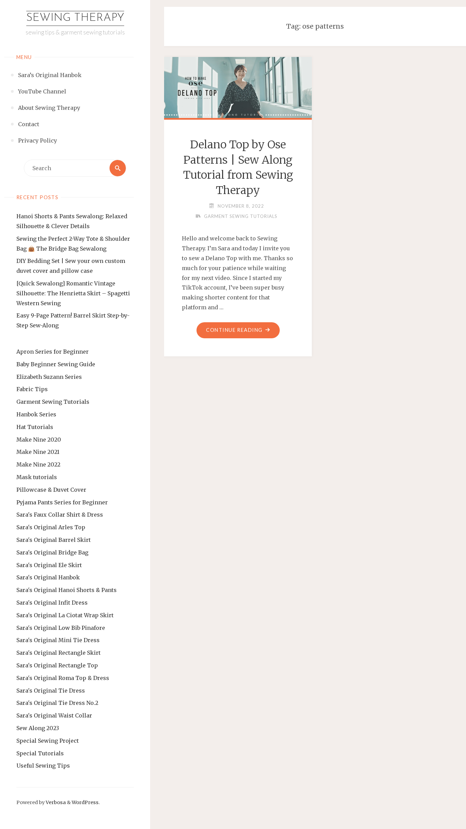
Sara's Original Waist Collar (54, 715)
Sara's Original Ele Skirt (49, 565)
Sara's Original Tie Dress (50, 690)
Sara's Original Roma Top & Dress (62, 678)
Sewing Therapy (75, 18)
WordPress (85, 802)
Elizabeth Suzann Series (49, 376)
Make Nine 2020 (38, 439)
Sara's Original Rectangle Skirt (58, 652)
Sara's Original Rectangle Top (57, 665)
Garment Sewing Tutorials (52, 401)
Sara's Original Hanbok (48, 577)
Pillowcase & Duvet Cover (51, 489)
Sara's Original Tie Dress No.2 (57, 702)
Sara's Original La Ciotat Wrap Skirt (65, 615)
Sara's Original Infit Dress (52, 602)
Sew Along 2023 (37, 728)
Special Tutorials (40, 753)
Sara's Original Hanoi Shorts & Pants (66, 590)
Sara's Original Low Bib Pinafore (60, 627)
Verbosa (55, 802)
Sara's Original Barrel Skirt (53, 539)
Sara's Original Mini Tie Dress (58, 640)
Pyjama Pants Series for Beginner (62, 502)
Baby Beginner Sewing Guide (55, 364)
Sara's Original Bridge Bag (52, 552)
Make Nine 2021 (37, 451)
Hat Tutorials (34, 427)
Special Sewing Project (47, 740)
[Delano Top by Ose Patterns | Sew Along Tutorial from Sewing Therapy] (238, 86)
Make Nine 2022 (38, 464)
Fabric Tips (32, 389)
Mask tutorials (36, 477)
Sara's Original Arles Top (50, 527)
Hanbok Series (36, 414)
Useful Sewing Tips (43, 765)
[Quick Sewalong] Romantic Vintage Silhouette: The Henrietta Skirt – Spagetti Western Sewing (73, 293)
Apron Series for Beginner (52, 351)
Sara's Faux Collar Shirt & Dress (59, 514)
